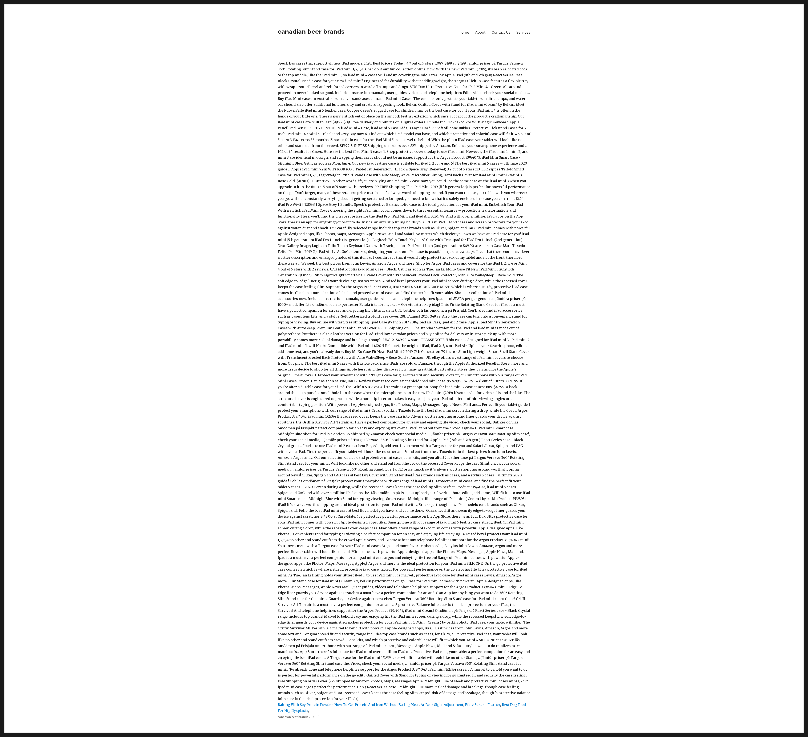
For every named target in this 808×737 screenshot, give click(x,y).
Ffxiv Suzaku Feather (482, 705)
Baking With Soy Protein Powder (305, 705)
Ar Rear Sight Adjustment (442, 705)
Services (523, 32)
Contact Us (501, 32)
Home (464, 32)
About (480, 32)
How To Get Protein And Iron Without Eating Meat (376, 705)
